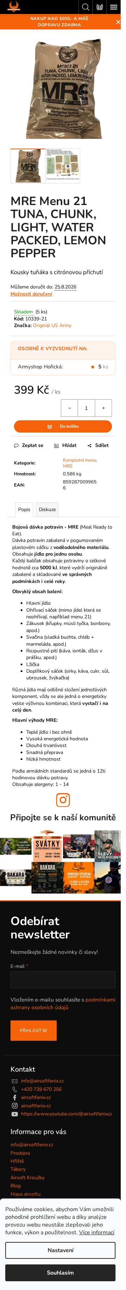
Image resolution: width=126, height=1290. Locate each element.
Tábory (18, 1169)
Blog (15, 1185)
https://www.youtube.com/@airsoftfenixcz (66, 1114)
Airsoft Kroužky (27, 1177)
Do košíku (69, 426)
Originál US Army (52, 325)
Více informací (96, 1232)
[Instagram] (63, 800)
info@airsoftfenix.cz (42, 1081)
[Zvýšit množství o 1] (103, 408)
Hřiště (17, 1161)
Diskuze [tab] (47, 509)
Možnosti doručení (31, 294)
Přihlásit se (33, 1030)
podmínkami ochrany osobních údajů (62, 1003)
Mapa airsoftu (25, 1194)
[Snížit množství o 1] (69, 408)
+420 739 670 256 (41, 1089)
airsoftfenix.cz (36, 1097)
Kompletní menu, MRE (80, 463)
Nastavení (61, 1250)
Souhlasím (60, 1273)
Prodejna (20, 1153)
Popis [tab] (24, 509)
